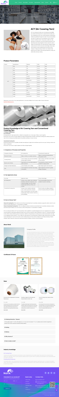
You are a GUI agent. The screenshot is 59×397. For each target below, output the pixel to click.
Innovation (31, 2)
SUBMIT (7, 388)
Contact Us (28, 389)
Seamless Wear (37, 2)
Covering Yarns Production (9, 359)
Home (16, 2)
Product (20, 2)
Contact (46, 2)
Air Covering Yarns (8, 353)
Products (27, 381)
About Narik (25, 2)
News (43, 2)
